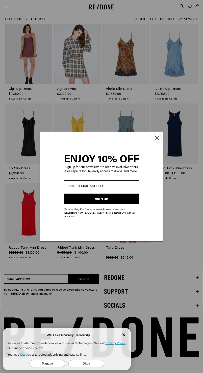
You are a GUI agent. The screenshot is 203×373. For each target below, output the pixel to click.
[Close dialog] (157, 138)
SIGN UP (101, 199)
